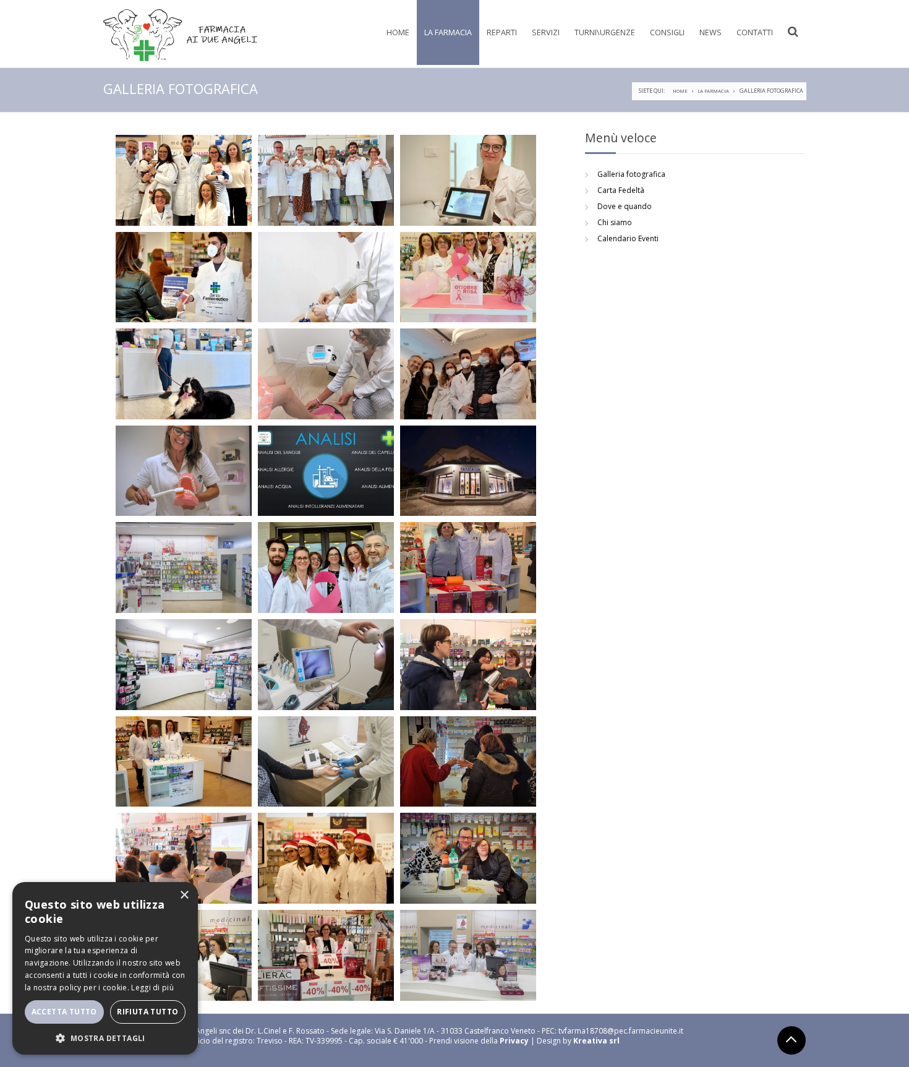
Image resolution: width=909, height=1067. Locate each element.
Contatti (754, 32)
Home (397, 32)
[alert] (105, 968)
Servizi (546, 32)
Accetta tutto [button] (64, 1011)
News (710, 32)
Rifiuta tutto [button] (147, 1011)
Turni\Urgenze (604, 32)
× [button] (184, 895)
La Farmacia (448, 32)
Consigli (667, 32)
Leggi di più (152, 987)
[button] (105, 1037)
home (680, 91)
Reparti (502, 32)
